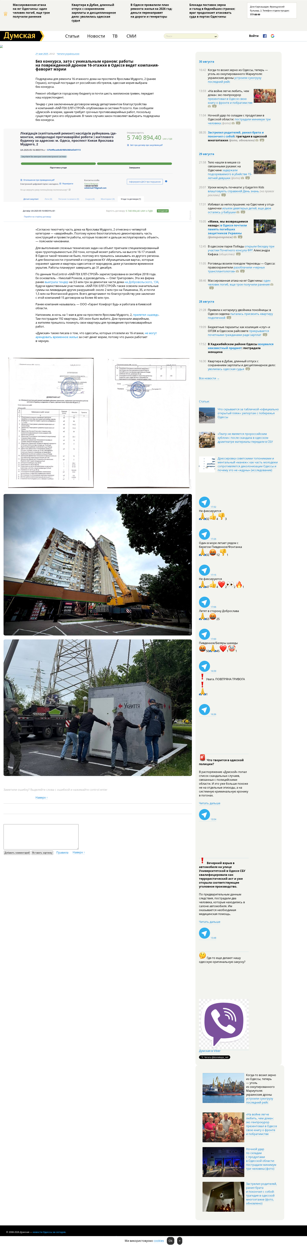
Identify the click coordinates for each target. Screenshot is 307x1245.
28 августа (206, 302)
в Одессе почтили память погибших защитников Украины (227, 229)
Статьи (72, 36)
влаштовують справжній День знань (233, 191)
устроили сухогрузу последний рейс (234, 80)
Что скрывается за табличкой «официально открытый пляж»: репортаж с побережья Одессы (248, 413)
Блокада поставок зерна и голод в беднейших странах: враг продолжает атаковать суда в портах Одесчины (212, 11)
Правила (62, 852)
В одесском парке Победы (226, 246)
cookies (159, 1241)
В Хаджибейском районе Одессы (233, 344)
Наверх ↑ (42, 797)
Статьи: (204, 401)
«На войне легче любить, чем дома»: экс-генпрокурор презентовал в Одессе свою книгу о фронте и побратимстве (261, 1124)
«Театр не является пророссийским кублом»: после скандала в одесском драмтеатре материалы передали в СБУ (245, 438)
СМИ (131, 36)
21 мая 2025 (42, 53)
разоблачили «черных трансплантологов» (236, 269)
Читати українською (68, 53)
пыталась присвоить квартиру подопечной (240, 316)
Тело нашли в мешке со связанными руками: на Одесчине (224, 166)
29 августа (206, 154)
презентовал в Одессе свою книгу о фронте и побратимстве (230, 101)
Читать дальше (209, 803)
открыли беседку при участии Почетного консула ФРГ (241, 248)
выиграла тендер (56, 282)
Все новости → (209, 378)
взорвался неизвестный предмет (240, 346)
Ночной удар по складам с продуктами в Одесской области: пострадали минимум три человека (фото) (261, 1159)
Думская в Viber (210, 1051)
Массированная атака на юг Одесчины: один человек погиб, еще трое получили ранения (31, 11)
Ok (171, 1241)
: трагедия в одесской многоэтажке (237, 138)
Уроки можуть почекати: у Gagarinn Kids (236, 187)
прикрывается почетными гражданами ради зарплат (238, 333)
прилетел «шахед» (145, 315)
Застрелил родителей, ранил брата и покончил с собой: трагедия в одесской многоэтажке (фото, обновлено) (261, 1193)
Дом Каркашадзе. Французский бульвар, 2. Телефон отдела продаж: (269, 10)
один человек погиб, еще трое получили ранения (239, 282)
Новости (96, 36)
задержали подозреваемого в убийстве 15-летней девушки (230, 174)
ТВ (115, 36)
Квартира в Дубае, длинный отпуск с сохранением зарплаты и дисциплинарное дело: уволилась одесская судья (94, 12)
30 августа (206, 62)
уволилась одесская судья (226, 369)
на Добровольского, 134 (141, 282)
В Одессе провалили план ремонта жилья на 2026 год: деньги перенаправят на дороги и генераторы (151, 11)
